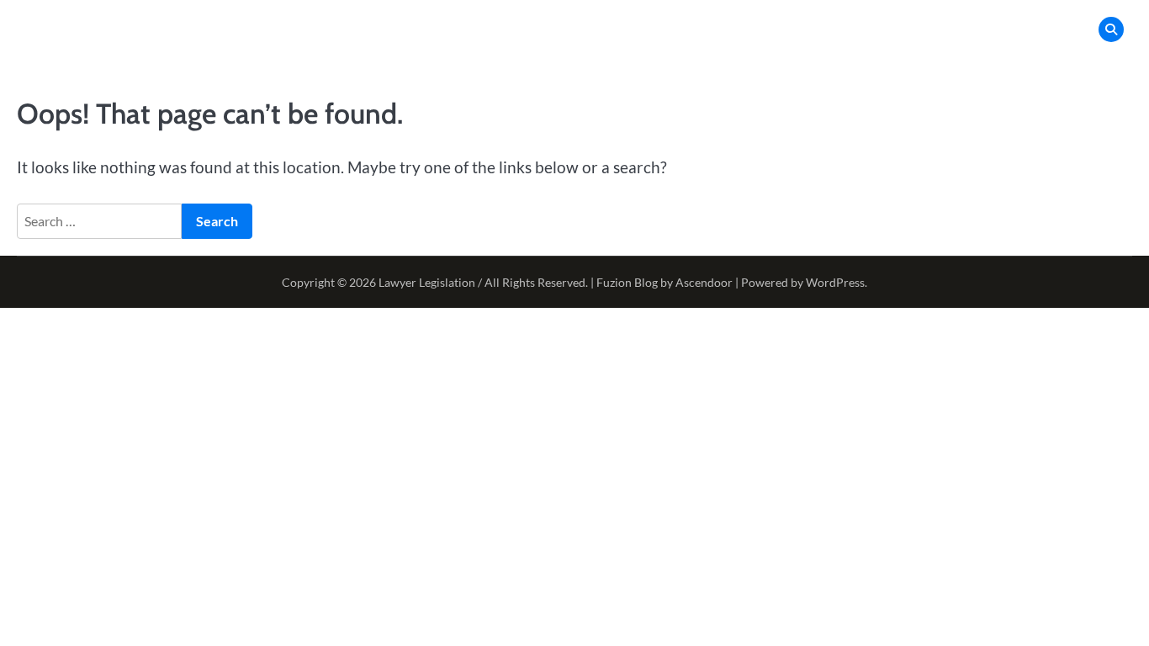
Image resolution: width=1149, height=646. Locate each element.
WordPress (835, 282)
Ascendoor (704, 282)
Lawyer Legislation (427, 282)
